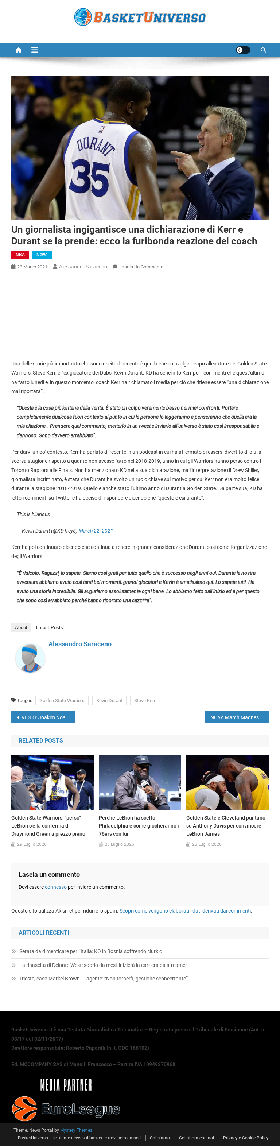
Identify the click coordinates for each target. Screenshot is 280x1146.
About (21, 627)
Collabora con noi (196, 1138)
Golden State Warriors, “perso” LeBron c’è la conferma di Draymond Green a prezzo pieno (48, 826)
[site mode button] (243, 50)
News (41, 254)
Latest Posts (49, 627)
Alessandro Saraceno (83, 267)
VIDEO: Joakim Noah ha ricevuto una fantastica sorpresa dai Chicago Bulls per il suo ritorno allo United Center (49, 717)
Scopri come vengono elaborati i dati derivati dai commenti (185, 911)
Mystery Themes (76, 1130)
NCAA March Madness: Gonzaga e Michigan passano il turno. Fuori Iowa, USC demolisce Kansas (239, 717)
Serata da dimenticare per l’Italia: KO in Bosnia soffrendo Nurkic (90, 951)
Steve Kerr (144, 700)
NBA (20, 254)
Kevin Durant (109, 700)
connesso (56, 887)
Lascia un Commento (141, 267)
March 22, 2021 (96, 531)
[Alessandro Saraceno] (30, 658)
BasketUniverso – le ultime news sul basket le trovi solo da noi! (79, 1138)
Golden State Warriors (62, 700)
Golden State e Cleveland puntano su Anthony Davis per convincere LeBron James (225, 826)
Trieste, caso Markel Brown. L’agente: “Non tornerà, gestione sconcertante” (103, 979)
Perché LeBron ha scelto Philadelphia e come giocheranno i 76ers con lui (139, 826)
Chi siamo (160, 1138)
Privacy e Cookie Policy (246, 1138)
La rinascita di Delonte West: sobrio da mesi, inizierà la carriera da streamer (103, 965)
